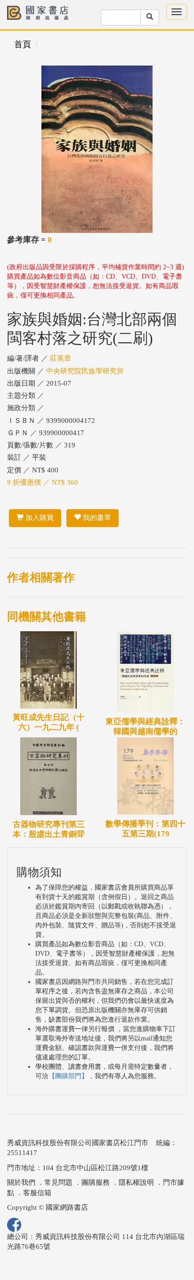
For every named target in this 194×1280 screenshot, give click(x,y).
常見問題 (58, 1182)
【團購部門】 (68, 1076)
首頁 (22, 44)
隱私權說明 (136, 1182)
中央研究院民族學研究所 (85, 371)
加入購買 (39, 517)
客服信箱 (37, 1193)
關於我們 (21, 1182)
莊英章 (60, 358)
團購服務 (95, 1182)
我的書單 (96, 517)
